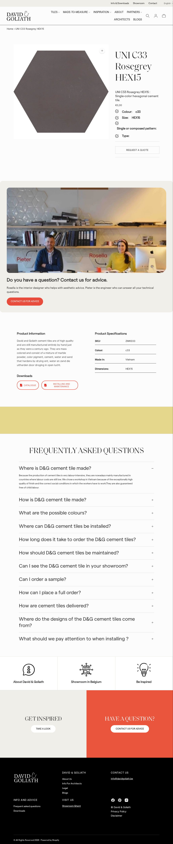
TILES (54, 12)
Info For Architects (72, 783)
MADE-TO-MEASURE (75, 12)
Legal (65, 788)
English (167, 3)
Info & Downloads (120, 3)
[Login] (155, 16)
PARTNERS (133, 12)
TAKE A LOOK (43, 729)
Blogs (65, 793)
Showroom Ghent (71, 806)
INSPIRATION (101, 12)
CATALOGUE (30, 385)
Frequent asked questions (27, 806)
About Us (67, 779)
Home (10, 28)
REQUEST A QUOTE (137, 150)
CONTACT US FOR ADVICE (130, 729)
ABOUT (119, 12)
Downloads (19, 811)
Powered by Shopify (50, 840)
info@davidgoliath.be (122, 779)
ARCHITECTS (122, 19)
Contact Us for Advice (25, 301)
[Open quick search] (147, 16)
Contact (153, 3)
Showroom (138, 3)
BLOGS (137, 19)
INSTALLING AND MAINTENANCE (61, 385)
